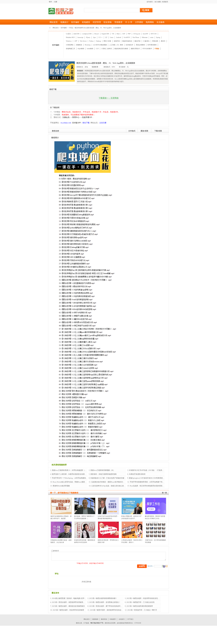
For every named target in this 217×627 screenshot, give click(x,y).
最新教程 (95, 619)
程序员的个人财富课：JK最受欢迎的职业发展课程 (69, 474)
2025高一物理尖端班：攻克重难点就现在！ (104, 602)
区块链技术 (129, 45)
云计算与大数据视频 (100, 45)
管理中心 (75, 117)
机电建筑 (86, 22)
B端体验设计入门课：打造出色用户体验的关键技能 (108, 478)
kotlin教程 (90, 48)
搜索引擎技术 (135, 48)
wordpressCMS (87, 34)
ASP (123, 34)
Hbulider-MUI (70, 37)
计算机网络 (69, 45)
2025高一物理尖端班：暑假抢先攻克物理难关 (68, 606)
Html (118, 34)
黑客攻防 (155, 41)
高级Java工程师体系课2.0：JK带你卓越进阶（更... (69, 470)
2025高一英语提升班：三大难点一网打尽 (142, 610)
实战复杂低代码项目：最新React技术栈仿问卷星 (108, 482)
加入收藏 (158, 2)
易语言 (163, 41)
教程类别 (104, 619)
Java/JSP (145, 34)
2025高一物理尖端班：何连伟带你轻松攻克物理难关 (145, 598)
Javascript (80, 37)
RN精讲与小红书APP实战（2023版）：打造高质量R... (148, 470)
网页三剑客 (107, 41)
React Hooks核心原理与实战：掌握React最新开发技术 (71, 482)
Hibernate (145, 37)
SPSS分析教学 (147, 48)
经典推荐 (113, 619)
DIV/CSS (154, 34)
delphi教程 (81, 48)
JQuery (88, 37)
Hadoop (98, 41)
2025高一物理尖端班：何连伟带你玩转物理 (68, 610)
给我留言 (165, 2)
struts (151, 37)
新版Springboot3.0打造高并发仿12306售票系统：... (147, 478)
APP (75, 41)
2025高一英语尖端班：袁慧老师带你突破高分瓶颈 (69, 602)
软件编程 (75, 22)
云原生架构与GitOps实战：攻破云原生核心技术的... (109, 486)
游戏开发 (117, 41)
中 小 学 (128, 22)
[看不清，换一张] (165, 566)
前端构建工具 (70, 48)
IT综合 (71, 28)
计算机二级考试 (106, 48)
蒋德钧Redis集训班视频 (61, 486)
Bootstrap (88, 45)
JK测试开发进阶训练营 (137, 474)
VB (113, 34)
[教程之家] (61, 11)
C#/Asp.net (136, 34)
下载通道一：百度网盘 (109, 98)
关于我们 (130, 619)
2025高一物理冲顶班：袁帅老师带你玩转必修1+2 (108, 610)
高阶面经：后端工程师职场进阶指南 (103, 474)
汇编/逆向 (146, 41)
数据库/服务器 (127, 41)
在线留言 (122, 619)
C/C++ (100, 37)
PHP (129, 34)
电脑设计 (64, 22)
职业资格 (108, 22)
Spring (158, 37)
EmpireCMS (105, 34)
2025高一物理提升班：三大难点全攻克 (140, 602)
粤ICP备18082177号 (96, 623)
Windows (69, 41)
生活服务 (161, 22)
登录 (50, 2)
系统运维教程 (140, 45)
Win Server (83, 41)
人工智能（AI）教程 (116, 45)
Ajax (94, 37)
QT (106, 37)
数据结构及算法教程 (121, 48)
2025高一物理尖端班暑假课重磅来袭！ (103, 598)
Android (118, 37)
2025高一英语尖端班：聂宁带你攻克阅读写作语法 (107, 606)
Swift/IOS (127, 37)
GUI (97, 48)
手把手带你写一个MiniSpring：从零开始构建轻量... (70, 478)
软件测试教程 (152, 45)
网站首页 (54, 22)
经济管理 (97, 22)
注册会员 (65, 117)
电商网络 (150, 22)
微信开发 (137, 41)
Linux (111, 37)
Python (91, 41)
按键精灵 (79, 45)
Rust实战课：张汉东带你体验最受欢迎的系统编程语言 (149, 486)
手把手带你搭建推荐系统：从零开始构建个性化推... (148, 482)
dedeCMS (76, 34)
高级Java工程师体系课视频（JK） (102, 470)
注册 (55, 2)
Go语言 (68, 34)
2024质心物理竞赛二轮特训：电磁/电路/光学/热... (69, 598)
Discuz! (96, 34)
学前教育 (118, 22)
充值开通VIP (87, 117)
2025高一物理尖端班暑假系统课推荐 (139, 606)
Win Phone (135, 37)
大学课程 (139, 22)
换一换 (164, 493)
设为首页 (150, 2)
